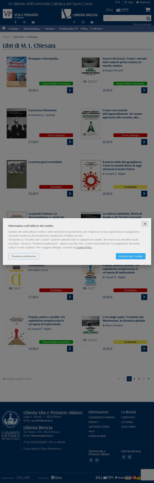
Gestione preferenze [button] (23, 256)
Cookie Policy (84, 247)
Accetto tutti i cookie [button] (131, 256)
